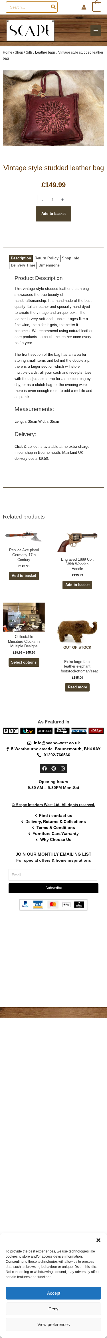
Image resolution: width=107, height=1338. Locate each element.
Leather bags (45, 52)
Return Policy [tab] (46, 258)
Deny (53, 1308)
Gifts (29, 52)
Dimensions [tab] (49, 265)
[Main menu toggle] (95, 30)
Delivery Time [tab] (23, 265)
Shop (19, 52)
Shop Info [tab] (70, 258)
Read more (77, 687)
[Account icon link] (83, 7)
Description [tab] (21, 258)
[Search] (53, 7)
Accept (53, 1293)
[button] (98, 1240)
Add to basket (53, 214)
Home (7, 52)
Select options (24, 662)
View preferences (53, 1324)
